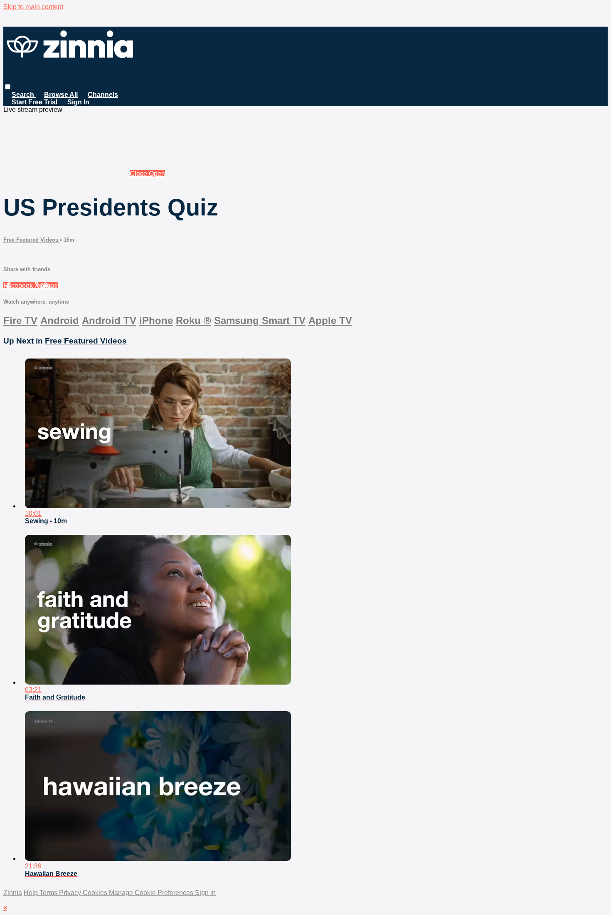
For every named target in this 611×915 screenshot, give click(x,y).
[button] (7, 86)
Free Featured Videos (31, 240)
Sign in (205, 892)
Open (157, 173)
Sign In (78, 102)
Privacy (71, 892)
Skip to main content (33, 6)
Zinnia (12, 892)
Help (31, 892)
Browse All (61, 94)
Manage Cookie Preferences (152, 892)
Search (24, 94)
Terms (49, 892)
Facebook (18, 285)
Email (49, 285)
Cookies (96, 892)
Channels (103, 94)
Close (139, 173)
